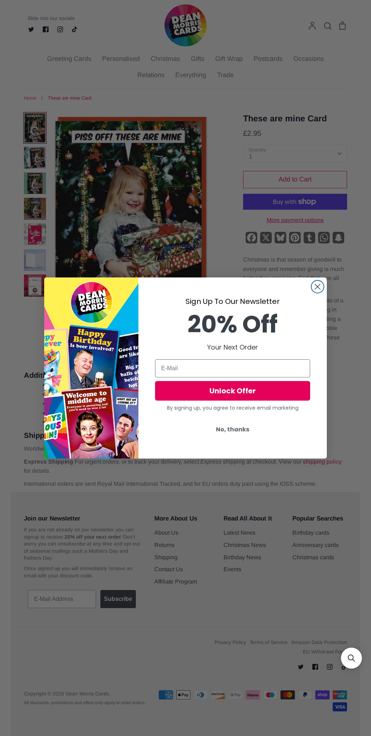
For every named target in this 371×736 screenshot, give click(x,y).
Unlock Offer (232, 391)
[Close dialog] (317, 286)
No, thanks (232, 429)
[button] (351, 658)
